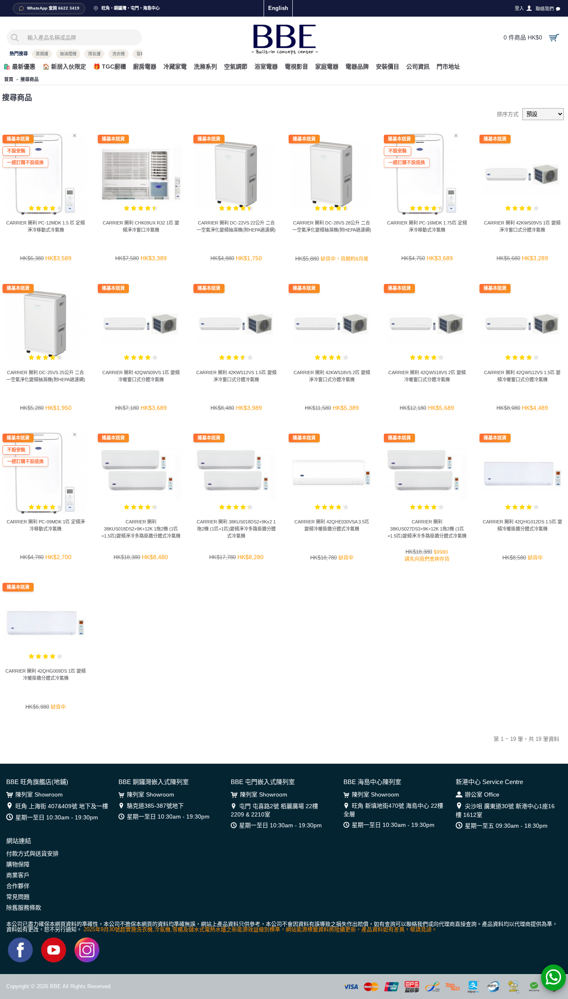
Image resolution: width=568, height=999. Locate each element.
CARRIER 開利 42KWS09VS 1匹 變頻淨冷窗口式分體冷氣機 (522, 226)
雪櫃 (140, 54)
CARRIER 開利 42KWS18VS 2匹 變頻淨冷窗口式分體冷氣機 (332, 376)
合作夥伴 (18, 886)
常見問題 (18, 896)
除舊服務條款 (23, 907)
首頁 (8, 79)
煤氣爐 (94, 54)
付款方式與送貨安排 (32, 853)
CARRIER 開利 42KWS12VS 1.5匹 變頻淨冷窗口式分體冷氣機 (236, 376)
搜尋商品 (29, 79)
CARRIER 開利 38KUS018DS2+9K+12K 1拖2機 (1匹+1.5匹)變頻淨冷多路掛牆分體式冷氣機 (140, 528)
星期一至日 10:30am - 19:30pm (56, 817)
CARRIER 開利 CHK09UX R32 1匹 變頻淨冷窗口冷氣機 (141, 226)
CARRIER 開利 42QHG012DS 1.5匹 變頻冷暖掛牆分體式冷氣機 (522, 525)
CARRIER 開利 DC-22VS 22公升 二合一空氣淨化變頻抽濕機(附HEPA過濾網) (236, 226)
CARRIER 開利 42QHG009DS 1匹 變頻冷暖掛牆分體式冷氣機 (45, 674)
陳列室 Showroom (39, 794)
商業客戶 (18, 875)
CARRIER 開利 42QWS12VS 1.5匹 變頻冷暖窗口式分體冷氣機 (522, 376)
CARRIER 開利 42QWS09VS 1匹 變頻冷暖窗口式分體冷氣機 (141, 376)
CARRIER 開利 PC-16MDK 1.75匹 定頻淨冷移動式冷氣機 (427, 226)
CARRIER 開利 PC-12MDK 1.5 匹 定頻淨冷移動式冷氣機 (45, 226)
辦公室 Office (482, 794)
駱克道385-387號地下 (155, 805)
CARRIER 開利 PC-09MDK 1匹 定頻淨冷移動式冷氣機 (46, 525)
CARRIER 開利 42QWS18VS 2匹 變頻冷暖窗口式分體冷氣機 (427, 376)
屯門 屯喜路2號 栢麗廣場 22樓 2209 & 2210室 (274, 810)
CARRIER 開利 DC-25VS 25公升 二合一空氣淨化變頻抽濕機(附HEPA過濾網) (45, 376)
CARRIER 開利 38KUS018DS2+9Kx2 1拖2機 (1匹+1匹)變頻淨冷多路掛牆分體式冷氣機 (236, 528)
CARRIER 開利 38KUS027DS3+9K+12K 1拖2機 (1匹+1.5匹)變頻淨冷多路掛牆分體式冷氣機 (427, 528)
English (278, 8)
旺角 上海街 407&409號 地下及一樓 (61, 806)
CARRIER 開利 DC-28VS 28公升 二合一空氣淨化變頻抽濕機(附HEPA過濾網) (331, 226)
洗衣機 (118, 54)
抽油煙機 (68, 54)
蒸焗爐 (42, 54)
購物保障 (18, 864)
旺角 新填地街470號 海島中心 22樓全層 (393, 809)
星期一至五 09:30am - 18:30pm (506, 825)
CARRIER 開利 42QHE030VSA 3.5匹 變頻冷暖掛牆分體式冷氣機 (331, 525)
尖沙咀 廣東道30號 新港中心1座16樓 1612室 (505, 810)
